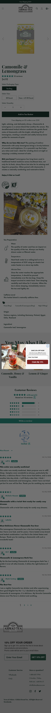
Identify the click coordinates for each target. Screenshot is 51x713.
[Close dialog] (47, 346)
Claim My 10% (37, 362)
